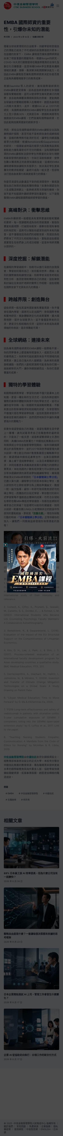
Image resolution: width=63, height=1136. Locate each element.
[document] (31, 568)
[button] (5, 545)
